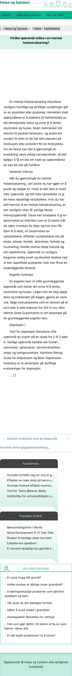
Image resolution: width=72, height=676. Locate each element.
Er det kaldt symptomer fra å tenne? (31, 635)
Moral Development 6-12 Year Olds (30, 532)
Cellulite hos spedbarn (22, 543)
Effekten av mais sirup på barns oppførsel (35, 480)
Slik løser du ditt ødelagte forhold (29, 603)
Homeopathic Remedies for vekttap (30, 617)
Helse (37, 28)
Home (6, 15)
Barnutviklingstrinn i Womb (24, 527)
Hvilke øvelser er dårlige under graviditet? (35, 584)
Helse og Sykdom (16, 28)
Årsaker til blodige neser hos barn (29, 538)
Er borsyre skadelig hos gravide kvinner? (34, 548)
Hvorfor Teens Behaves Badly (26, 491)
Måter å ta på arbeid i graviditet (28, 610)
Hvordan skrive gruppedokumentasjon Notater (31, 447)
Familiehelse (52, 28)
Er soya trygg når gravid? (24, 577)
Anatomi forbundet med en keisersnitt (32, 438)
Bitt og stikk (55, 15)
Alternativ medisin (29, 15)
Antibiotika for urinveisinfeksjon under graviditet (39, 496)
